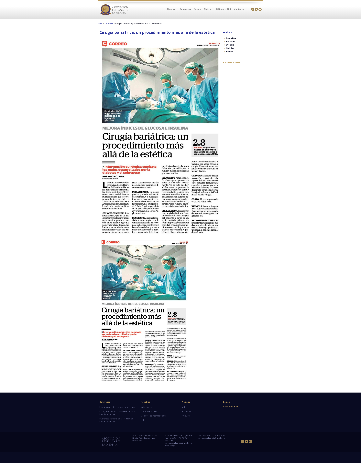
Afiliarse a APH (230, 406)
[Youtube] (260, 9)
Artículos (230, 41)
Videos (229, 51)
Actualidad (108, 24)
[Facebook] (252, 9)
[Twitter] (256, 9)
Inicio (100, 24)
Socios (226, 402)
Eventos (230, 45)
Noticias (230, 48)
